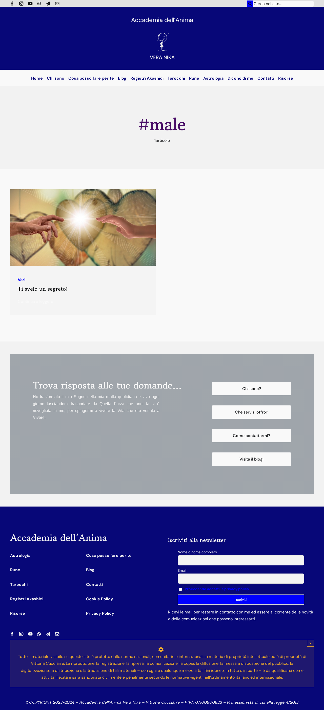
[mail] (57, 4)
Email (182, 570)
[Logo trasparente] (162, 27)
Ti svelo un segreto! (43, 289)
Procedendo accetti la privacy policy (217, 589)
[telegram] (48, 4)
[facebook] (12, 4)
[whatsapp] (39, 4)
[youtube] (30, 4)
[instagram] (21, 4)
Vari (21, 279)
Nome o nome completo (197, 552)
